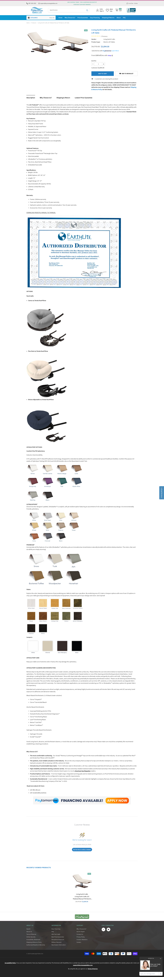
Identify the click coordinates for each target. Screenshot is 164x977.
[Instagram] (108, 929)
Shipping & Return (63, 98)
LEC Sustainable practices (38, 793)
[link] (126, 73)
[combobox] (66, 10)
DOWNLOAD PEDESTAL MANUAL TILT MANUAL (41, 213)
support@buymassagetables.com (48, 3)
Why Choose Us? (46, 98)
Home (28, 23)
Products (33, 23)
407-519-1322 (32, 3)
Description (30, 98)
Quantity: (93, 61)
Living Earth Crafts (109, 39)
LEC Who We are (35, 790)
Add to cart (102, 74)
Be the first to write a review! (82, 849)
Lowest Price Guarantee (83, 98)
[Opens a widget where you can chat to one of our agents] (151, 966)
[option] (42, 43)
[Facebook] (103, 929)
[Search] (69, 10)
